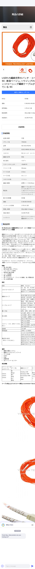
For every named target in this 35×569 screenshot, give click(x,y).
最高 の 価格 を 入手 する (21, 92)
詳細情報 (21, 127)
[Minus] (32, 525)
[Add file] (2, 566)
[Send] (32, 566)
